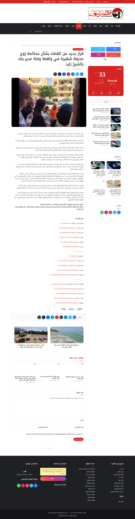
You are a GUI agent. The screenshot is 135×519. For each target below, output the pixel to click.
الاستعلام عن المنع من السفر (87, 469)
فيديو (49, 26)
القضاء (79, 309)
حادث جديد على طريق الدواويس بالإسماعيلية (74, 377)
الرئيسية (118, 26)
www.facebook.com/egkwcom (67, 228)
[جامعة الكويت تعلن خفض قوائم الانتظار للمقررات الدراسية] (116, 135)
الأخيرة (106, 101)
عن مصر (105, 1)
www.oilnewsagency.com (58, 284)
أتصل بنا (121, 477)
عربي (100, 26)
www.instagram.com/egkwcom (68, 232)
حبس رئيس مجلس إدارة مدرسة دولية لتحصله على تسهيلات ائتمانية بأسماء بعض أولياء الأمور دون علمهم (25, 378)
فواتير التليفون (91, 480)
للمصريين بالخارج (89, 1)
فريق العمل (120, 472)
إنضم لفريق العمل (119, 474)
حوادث (79, 26)
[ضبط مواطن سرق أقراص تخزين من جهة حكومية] (49, 369)
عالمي (95, 26)
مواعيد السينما (91, 494)
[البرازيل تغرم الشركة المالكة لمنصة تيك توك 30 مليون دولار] (116, 119)
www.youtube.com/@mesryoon (69, 242)
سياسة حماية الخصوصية (117, 491)
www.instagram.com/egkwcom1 (67, 265)
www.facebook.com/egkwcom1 (67, 260)
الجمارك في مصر (90, 474)
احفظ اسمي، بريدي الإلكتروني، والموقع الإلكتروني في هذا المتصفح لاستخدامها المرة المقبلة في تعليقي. (54, 434)
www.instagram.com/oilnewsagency (66, 293)
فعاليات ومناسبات (119, 486)
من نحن (121, 469)
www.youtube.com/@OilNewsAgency (67, 302)
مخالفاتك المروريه (90, 491)
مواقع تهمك (91, 497)
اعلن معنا (47, 1)
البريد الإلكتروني (78, 427)
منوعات (67, 26)
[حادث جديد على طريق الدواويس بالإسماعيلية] (72, 369)
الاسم (81, 420)
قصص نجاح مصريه (90, 486)
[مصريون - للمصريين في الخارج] (105, 13)
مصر (112, 26)
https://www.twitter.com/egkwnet (70, 237)
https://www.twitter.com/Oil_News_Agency (67, 298)
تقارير (73, 26)
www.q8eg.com (73, 256)
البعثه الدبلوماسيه (63, 1)
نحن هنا (99, 1)
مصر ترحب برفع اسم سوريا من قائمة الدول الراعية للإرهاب (100, 142)
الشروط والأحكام (119, 489)
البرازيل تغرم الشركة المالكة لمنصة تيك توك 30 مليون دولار (100, 118)
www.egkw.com (65, 223)
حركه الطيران (91, 477)
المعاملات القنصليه (77, 1)
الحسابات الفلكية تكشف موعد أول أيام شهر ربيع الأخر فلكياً (100, 109)
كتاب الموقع (91, 489)
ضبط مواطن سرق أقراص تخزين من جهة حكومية (50, 377)
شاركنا (53, 1)
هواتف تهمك (91, 500)
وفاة (63, 309)
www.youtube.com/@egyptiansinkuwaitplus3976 (64, 274)
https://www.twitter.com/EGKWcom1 (69, 270)
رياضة (84, 26)
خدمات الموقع (58, 26)
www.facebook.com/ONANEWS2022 (65, 288)
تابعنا (52, 478)
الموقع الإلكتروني (43, 427)
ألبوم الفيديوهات (119, 483)
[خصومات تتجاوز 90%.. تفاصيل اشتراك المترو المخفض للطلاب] (116, 127)
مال (90, 26)
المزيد (43, 26)
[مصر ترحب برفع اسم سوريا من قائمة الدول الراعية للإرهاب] (116, 143)
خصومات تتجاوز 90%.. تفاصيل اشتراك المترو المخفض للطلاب (101, 126)
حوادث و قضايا (73, 45)
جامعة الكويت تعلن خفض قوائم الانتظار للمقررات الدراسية (100, 134)
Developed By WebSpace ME (78, 513)
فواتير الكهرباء (91, 483)
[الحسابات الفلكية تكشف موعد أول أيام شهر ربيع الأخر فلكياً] (116, 111)
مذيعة (71, 309)
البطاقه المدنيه (90, 472)
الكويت (106, 26)
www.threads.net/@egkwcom (71, 246)
